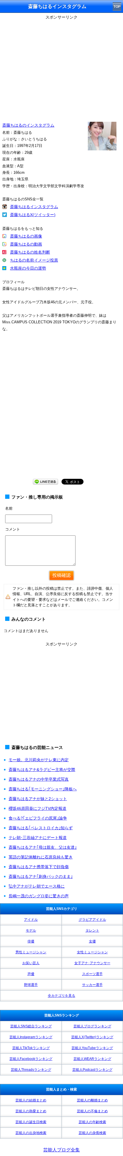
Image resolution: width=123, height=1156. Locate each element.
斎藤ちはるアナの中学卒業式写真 (39, 779)
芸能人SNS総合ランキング (31, 1026)
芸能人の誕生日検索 (30, 1122)
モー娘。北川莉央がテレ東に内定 (39, 760)
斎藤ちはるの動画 (26, 244)
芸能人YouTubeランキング (92, 1048)
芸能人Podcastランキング (92, 1070)
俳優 (30, 941)
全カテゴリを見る (61, 996)
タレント (92, 930)
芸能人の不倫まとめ (92, 1111)
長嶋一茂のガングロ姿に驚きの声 (39, 896)
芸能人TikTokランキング (31, 1048)
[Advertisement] (61, 410)
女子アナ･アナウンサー (92, 963)
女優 (92, 941)
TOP (117, 7)
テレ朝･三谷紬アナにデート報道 (38, 837)
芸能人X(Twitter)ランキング (92, 1037)
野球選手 (31, 985)
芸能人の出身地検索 (30, 1133)
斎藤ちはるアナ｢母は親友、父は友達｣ (43, 847)
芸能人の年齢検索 (92, 1122)
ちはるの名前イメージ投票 (34, 260)
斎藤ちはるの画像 (26, 236)
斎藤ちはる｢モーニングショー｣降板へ (43, 789)
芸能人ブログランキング (92, 1026)
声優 (30, 974)
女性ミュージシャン (92, 952)
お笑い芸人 (30, 963)
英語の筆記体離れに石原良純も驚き (41, 857)
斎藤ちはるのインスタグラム (28, 125)
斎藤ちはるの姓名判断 (30, 252)
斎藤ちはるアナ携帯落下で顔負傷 (39, 866)
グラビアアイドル (92, 920)
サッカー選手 (92, 985)
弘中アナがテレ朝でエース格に (37, 886)
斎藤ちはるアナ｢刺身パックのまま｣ (41, 876)
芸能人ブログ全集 (61, 1149)
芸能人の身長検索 (92, 1133)
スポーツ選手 (92, 974)
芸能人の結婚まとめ (30, 1100)
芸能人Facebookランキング (30, 1059)
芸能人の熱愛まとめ (30, 1111)
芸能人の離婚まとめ (92, 1100)
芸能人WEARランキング (92, 1059)
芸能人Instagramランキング (30, 1037)
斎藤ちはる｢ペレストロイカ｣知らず (41, 828)
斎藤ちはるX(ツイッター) (32, 214)
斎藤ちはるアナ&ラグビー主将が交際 (42, 769)
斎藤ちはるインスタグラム (34, 206)
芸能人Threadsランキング (31, 1070)
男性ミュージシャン (30, 952)
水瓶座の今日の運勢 (28, 268)
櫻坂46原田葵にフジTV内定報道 (37, 808)
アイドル (31, 920)
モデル (31, 930)
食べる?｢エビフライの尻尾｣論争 (38, 818)
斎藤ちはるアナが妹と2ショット (38, 798)
